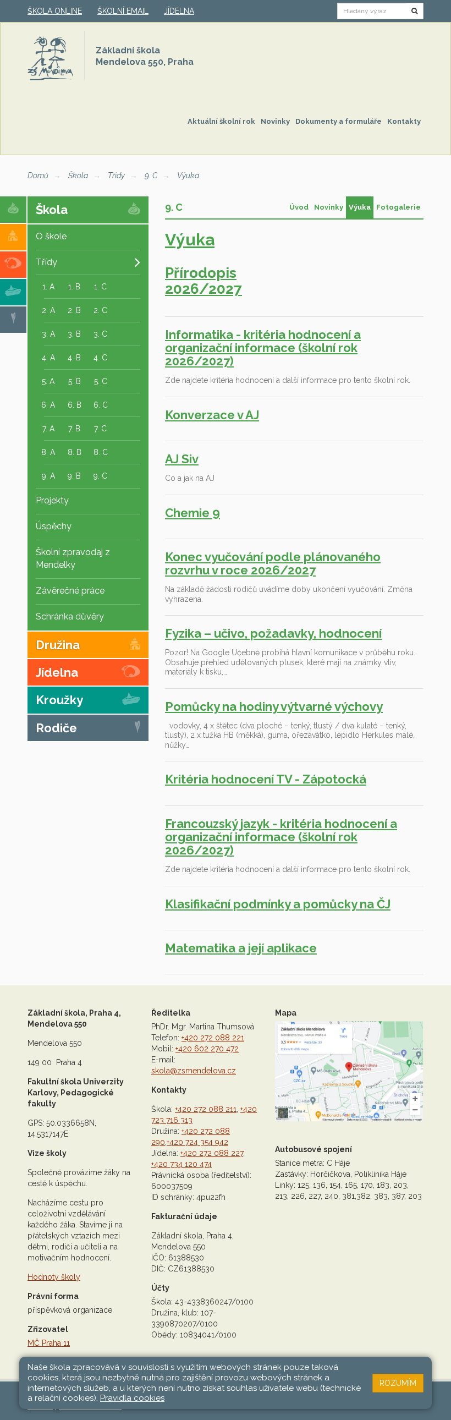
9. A (48, 475)
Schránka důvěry (70, 616)
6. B (74, 405)
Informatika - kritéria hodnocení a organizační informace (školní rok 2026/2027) (263, 347)
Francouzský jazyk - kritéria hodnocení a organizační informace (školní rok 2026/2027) (281, 836)
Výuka (188, 175)
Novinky (275, 121)
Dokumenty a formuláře (338, 121)
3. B (74, 334)
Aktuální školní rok (221, 121)
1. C (100, 286)
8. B (74, 452)
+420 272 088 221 (213, 1037)
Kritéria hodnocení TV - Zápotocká (265, 779)
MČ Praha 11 (49, 1343)
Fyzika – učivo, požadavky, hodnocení (273, 633)
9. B (74, 475)
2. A (48, 310)
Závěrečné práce (70, 590)
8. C (101, 452)
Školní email (122, 11)
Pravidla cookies (132, 1398)
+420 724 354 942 (197, 1142)
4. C (100, 357)
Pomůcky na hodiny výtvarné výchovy (274, 706)
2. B (74, 310)
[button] (415, 11)
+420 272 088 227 (211, 1153)
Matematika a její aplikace (241, 948)
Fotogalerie (398, 207)
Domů (38, 175)
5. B (74, 381)
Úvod (299, 207)
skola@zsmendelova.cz (193, 1070)
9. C (151, 175)
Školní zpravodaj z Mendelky (73, 558)
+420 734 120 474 (181, 1164)
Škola (78, 175)
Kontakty (404, 121)
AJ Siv (182, 459)
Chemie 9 (192, 513)
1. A (48, 286)
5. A (48, 381)
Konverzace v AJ (212, 415)
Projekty (52, 500)
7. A (48, 428)
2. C (100, 310)
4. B (74, 357)
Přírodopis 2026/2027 (203, 281)
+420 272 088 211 (206, 1109)
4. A (48, 357)
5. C (100, 381)
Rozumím (398, 1383)
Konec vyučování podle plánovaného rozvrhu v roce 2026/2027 (273, 563)
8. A (48, 452)
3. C (100, 334)
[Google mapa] (349, 1071)
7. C (100, 428)
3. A (48, 334)
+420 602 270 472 (207, 1048)
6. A (48, 405)
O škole (51, 236)
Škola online (55, 11)
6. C (101, 405)
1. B (74, 286)
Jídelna (179, 11)
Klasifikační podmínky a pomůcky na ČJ (278, 904)
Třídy (116, 175)
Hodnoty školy (54, 1277)
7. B (74, 428)
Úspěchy (54, 526)
